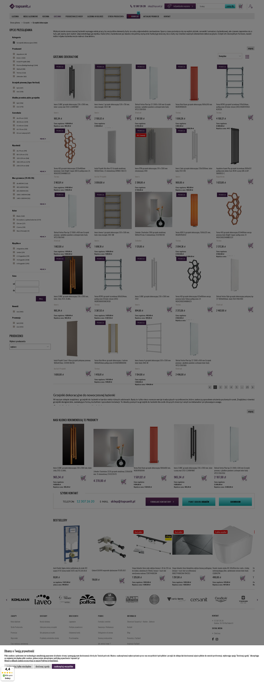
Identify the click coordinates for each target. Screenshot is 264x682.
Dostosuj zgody (42, 666)
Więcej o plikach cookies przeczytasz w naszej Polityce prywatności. (31, 660)
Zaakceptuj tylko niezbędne (18, 666)
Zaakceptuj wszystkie (63, 666)
